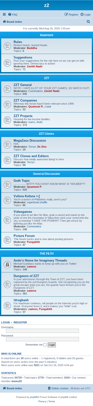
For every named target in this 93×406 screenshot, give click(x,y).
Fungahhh (33, 241)
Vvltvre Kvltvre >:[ (27, 196)
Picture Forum (24, 236)
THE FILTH (47, 253)
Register (20, 322)
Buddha (32, 48)
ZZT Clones (46, 133)
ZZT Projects (23, 116)
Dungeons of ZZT (26, 276)
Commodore (35, 91)
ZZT (46, 78)
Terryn (32, 146)
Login (5, 322)
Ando (39, 122)
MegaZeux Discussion (30, 140)
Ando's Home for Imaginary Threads (40, 260)
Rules (18, 42)
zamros (31, 266)
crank (48, 106)
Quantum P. (35, 106)
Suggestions (23, 57)
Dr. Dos (41, 146)
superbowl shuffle (37, 202)
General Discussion (46, 174)
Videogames (23, 212)
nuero (31, 122)
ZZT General (23, 85)
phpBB (34, 397)
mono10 (16, 381)
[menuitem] (12, 14)
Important (46, 35)
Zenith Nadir (34, 66)
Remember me (34, 344)
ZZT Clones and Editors (31, 156)
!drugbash (21, 300)
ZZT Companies (25, 100)
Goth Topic (22, 180)
